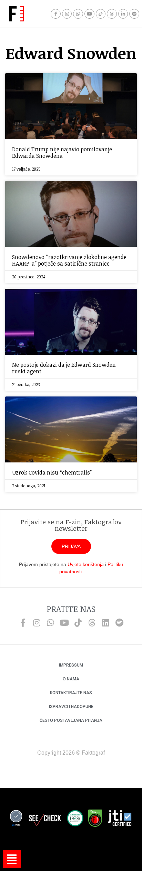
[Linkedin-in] (123, 14)
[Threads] (112, 14)
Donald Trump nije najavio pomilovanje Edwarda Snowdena (62, 152)
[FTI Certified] (119, 819)
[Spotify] (134, 14)
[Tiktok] (101, 14)
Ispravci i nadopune (71, 706)
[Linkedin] (105, 623)
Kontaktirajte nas (71, 692)
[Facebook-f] (56, 14)
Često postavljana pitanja (71, 720)
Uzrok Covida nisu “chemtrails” (52, 472)
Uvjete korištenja (86, 564)
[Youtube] (89, 14)
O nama (71, 679)
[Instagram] (67, 14)
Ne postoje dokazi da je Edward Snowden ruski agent (64, 368)
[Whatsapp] (78, 14)
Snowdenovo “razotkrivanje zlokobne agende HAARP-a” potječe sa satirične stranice (69, 260)
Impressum (71, 665)
